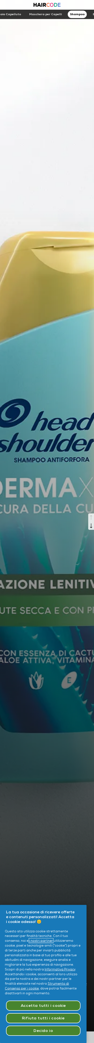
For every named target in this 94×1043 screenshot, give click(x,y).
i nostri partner (41, 941)
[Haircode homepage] (47, 5)
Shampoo (77, 14)
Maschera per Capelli (45, 14)
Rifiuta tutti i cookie (43, 1018)
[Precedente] (91, 517)
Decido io (43, 1030)
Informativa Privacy (60, 969)
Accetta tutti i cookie (43, 1005)
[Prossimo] (91, 526)
